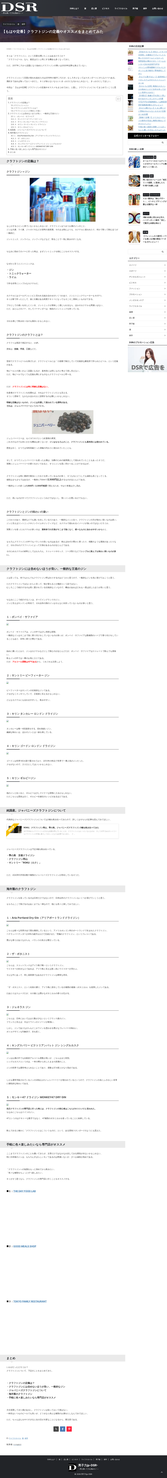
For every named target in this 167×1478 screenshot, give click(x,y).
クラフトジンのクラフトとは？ (26, 108)
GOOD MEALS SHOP (24, 1246)
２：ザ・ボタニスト (22, 138)
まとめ (13, 152)
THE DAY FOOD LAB (24, 1191)
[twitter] (56, 1429)
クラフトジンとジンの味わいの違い (27, 111)
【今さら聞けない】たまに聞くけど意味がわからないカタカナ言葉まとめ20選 (152, 111)
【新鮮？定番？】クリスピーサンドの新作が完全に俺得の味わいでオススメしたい (152, 120)
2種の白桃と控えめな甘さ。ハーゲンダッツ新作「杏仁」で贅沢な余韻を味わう (155, 220)
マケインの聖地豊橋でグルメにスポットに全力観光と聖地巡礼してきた (152, 70)
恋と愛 (94, 8)
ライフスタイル (121, 8)
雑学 (145, 8)
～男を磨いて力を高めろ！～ (88, 1469)
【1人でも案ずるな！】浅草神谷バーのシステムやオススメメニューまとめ (152, 80)
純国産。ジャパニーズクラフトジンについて (28, 130)
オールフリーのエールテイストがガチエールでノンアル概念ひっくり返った (155, 164)
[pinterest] (69, 1429)
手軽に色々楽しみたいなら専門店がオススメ (28, 149)
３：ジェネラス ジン (22, 141)
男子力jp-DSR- (88, 1465)
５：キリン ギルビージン (23, 127)
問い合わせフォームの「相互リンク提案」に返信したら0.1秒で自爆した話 (155, 183)
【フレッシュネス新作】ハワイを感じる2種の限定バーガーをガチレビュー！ (155, 239)
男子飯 (135, 8)
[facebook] (62, 1429)
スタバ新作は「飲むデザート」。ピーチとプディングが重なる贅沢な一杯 (155, 201)
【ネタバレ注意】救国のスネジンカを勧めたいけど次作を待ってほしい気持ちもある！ (152, 89)
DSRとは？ (74, 8)
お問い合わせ (157, 8)
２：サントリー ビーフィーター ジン (28, 119)
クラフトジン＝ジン (21, 105)
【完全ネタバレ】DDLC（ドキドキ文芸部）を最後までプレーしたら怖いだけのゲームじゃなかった (152, 55)
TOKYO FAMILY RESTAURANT (30, 1301)
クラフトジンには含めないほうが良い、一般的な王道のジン (34, 113)
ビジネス (105, 8)
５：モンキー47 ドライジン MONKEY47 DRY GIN (33, 146)
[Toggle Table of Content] (117, 99)
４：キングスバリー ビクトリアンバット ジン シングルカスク (38, 144)
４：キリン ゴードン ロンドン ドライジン (30, 124)
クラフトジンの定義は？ (20, 102)
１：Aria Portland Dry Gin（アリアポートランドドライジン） (37, 136)
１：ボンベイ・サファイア (24, 116)
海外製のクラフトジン (19, 133)
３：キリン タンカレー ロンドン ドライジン (31, 122)
